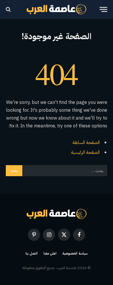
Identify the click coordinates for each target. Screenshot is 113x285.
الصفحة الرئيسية (85, 152)
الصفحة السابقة (86, 142)
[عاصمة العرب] (56, 9)
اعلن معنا (50, 253)
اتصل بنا (31, 253)
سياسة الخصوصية (75, 253)
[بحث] (9, 9)
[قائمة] (103, 9)
